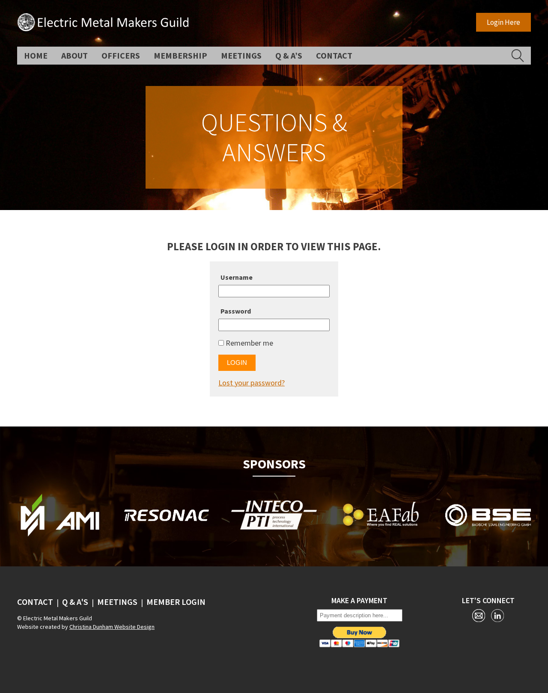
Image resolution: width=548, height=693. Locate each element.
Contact (334, 55)
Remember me (248, 343)
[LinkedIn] (497, 617)
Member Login (176, 601)
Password (235, 311)
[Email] (478, 617)
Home (36, 55)
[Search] (517, 56)
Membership (180, 55)
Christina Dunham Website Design (112, 627)
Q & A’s (288, 55)
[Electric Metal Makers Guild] (102, 28)
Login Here (503, 22)
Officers (120, 55)
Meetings (241, 55)
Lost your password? (251, 383)
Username (236, 277)
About (74, 55)
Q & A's (75, 601)
